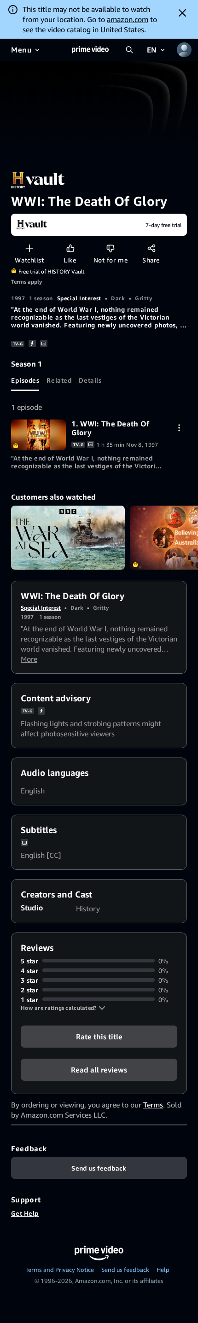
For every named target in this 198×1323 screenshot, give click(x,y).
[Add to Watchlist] (29, 248)
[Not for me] (110, 248)
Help (163, 1269)
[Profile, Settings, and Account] (184, 49)
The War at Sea (68, 538)
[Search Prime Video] (129, 49)
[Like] (70, 248)
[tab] (25, 380)
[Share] (151, 248)
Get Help (25, 1213)
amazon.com (127, 19)
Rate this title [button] (99, 1036)
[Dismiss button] (182, 13)
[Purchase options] (179, 428)
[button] (63, 1008)
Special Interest (79, 298)
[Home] (90, 49)
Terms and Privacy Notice (59, 1269)
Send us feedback (125, 1269)
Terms (153, 1104)
